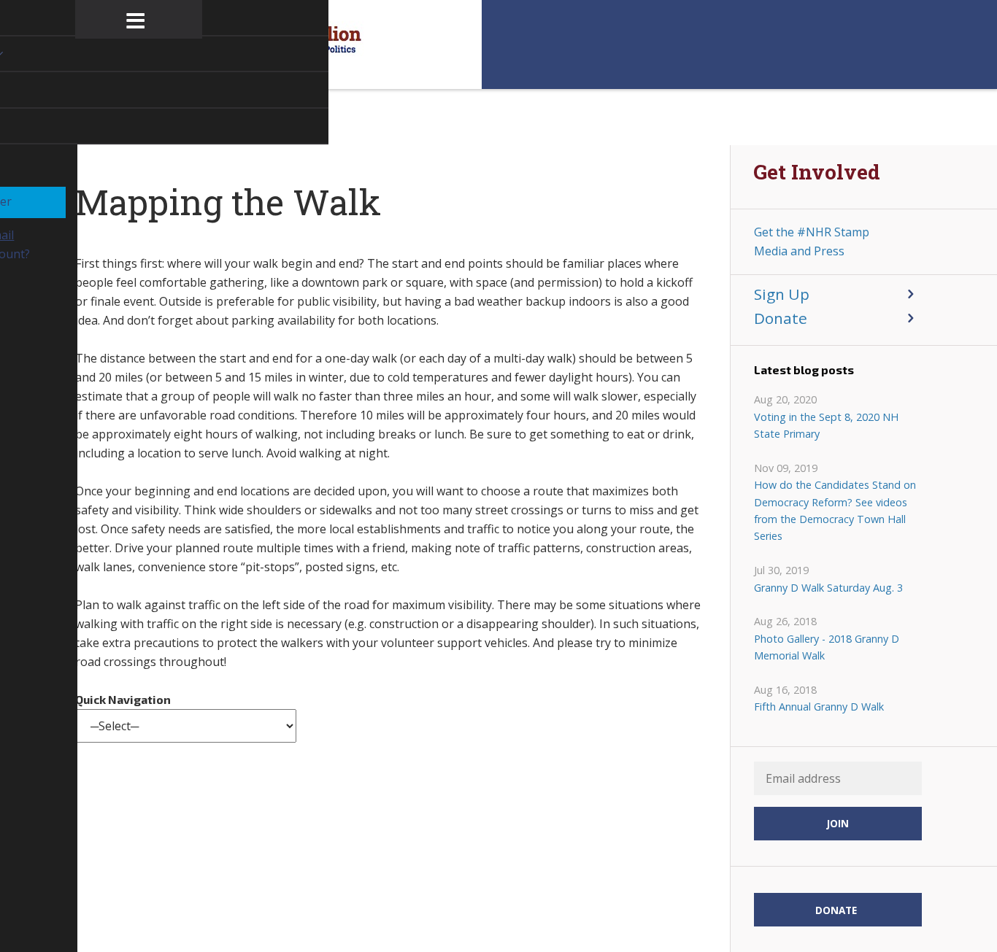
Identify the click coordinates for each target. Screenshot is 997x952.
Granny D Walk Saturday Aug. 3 (828, 588)
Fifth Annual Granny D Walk (819, 706)
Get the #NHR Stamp (811, 232)
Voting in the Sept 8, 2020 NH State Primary (826, 425)
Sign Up (781, 294)
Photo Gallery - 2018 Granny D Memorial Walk (826, 647)
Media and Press (799, 251)
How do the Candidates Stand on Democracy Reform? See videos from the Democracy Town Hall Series (835, 510)
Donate (780, 318)
